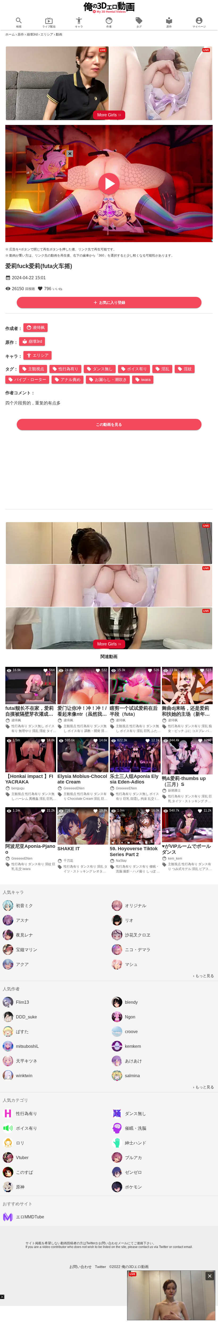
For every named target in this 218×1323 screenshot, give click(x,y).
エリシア (46, 34)
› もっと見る (203, 976)
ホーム (10, 34)
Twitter (100, 1267)
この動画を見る (109, 424)
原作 (21, 34)
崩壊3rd (32, 34)
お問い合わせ (80, 1267)
